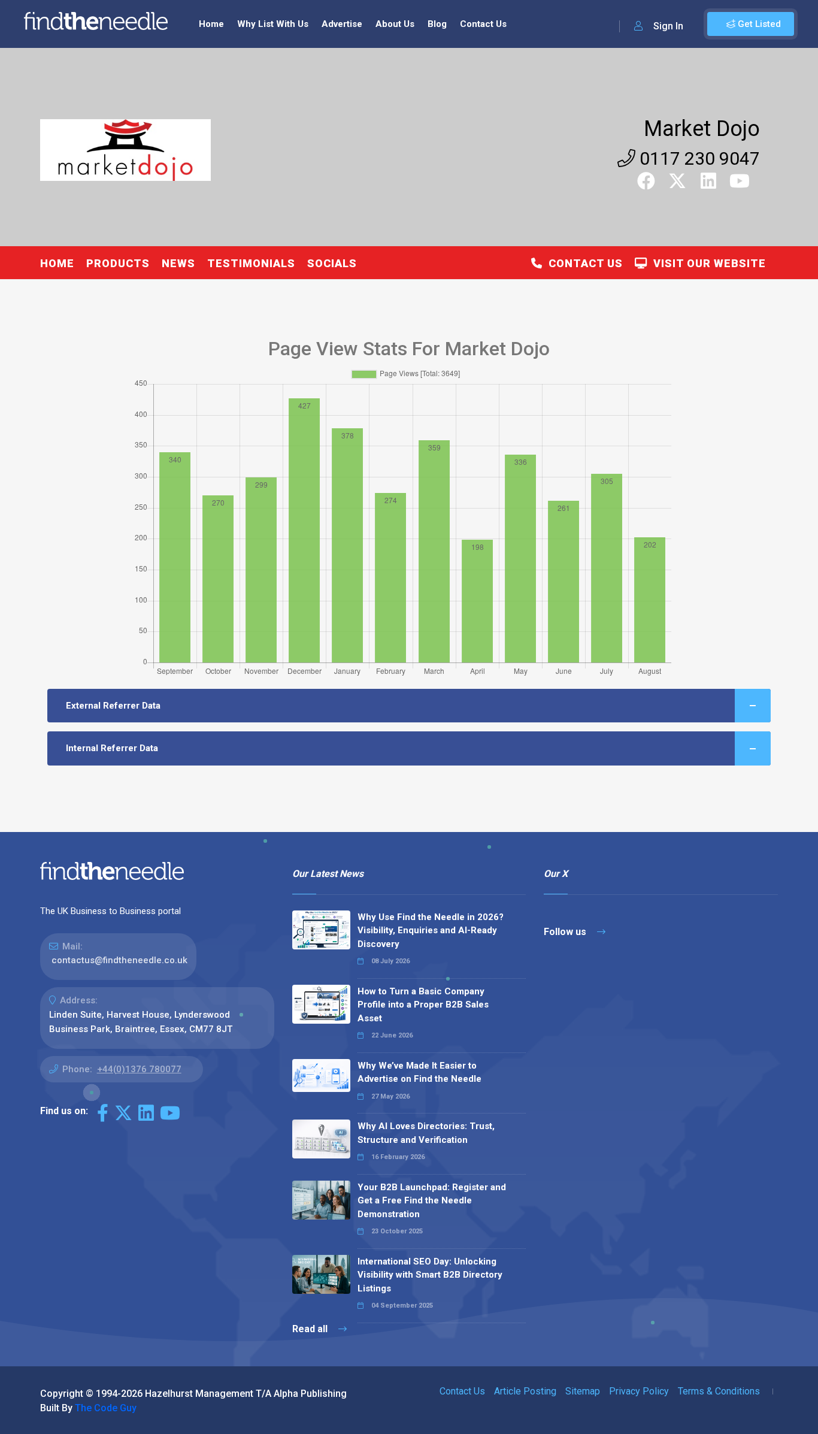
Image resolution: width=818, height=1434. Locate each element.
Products (118, 263)
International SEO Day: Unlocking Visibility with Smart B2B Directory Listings (430, 1275)
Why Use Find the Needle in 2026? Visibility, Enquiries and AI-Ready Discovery (431, 930)
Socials (332, 263)
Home (211, 24)
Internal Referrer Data (112, 748)
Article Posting (525, 1391)
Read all (311, 1329)
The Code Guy (106, 1408)
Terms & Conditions (719, 1391)
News (178, 263)
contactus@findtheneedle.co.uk (119, 960)
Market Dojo (702, 128)
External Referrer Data (113, 705)
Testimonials (251, 263)
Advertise (342, 24)
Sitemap (582, 1391)
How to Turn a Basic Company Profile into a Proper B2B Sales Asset (423, 1005)
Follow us (566, 931)
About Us (394, 24)
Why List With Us (272, 24)
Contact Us (483, 24)
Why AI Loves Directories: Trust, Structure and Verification (426, 1133)
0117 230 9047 (697, 158)
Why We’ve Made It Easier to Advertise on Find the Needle (419, 1072)
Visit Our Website (706, 263)
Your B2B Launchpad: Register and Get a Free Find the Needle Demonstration (432, 1201)
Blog (437, 24)
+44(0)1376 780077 (139, 1069)
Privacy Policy (639, 1391)
